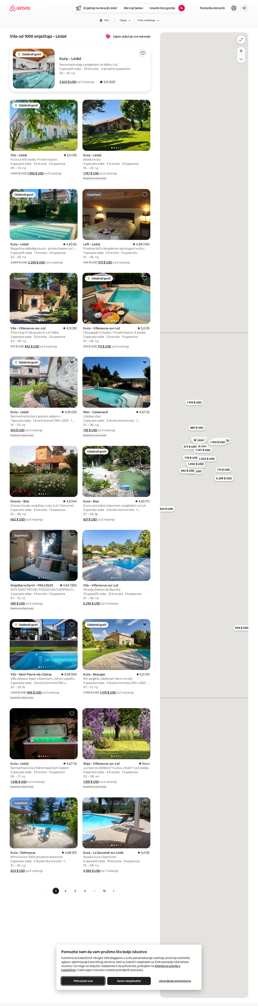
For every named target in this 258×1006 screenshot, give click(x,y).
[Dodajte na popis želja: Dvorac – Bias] (72, 451)
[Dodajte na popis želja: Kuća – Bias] (144, 451)
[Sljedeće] (113, 891)
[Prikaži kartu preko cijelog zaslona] (241, 40)
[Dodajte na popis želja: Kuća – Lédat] (144, 105)
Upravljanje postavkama (175, 981)
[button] (67, 82)
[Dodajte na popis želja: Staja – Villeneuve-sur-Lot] (144, 713)
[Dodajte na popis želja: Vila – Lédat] (72, 105)
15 (104, 891)
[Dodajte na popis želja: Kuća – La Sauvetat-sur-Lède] (144, 802)
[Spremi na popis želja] (142, 53)
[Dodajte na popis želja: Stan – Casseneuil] (144, 362)
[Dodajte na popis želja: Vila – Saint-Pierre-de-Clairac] (72, 624)
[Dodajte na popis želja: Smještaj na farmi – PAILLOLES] (72, 535)
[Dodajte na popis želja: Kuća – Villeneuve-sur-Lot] (144, 278)
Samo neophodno (129, 981)
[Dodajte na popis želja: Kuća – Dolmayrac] (72, 802)
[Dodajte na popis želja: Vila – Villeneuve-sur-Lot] (72, 278)
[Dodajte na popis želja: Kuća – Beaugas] (144, 624)
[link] (46, 891)
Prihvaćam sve (83, 981)
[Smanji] (241, 59)
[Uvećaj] (241, 51)
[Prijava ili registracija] (234, 8)
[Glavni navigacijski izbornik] (244, 8)
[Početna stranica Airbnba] (20, 8)
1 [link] (55, 891)
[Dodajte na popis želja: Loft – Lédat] (144, 194)
